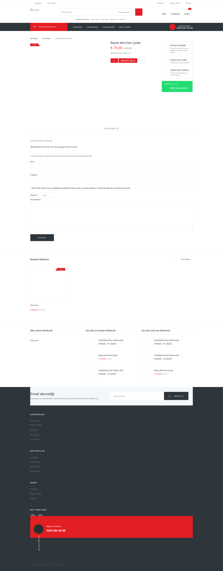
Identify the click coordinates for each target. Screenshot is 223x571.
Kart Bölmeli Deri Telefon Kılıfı (110, 340)
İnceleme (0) (111, 129)
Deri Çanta (105, 19)
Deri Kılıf (122, 19)
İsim (32, 162)
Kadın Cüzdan (36, 425)
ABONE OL (178, 396)
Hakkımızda (92, 27)
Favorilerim (109, 27)
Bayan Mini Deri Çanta (107, 355)
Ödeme (188, 3)
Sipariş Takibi (174, 3)
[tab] (111, 128)
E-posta (34, 175)
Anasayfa (37, 3)
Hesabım (160, 3)
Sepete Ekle (128, 61)
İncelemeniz (35, 200)
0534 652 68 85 (185, 28)
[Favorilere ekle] (142, 60)
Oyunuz (34, 195)
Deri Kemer (114, 19)
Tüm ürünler (185, 259)
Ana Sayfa (34, 38)
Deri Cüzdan (95, 19)
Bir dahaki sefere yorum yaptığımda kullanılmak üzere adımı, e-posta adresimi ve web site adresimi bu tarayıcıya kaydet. (81, 188)
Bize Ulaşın (52, 3)
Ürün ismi (34, 305)
